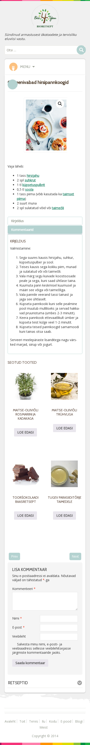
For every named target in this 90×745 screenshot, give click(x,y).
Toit (22, 721)
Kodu (53, 721)
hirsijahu (33, 175)
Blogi (79, 721)
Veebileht (19, 636)
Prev (14, 556)
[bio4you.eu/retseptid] (45, 15)
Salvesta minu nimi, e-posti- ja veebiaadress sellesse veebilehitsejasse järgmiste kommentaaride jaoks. (41, 648)
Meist (43, 727)
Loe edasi (25, 432)
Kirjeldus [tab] (17, 221)
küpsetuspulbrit (33, 185)
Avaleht (10, 721)
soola (29, 189)
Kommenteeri (24, 588)
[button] (60, 104)
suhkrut (30, 180)
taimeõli (58, 208)
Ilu (43, 721)
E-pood (65, 721)
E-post (18, 627)
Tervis (33, 721)
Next (75, 556)
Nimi (17, 618)
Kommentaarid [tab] (22, 229)
